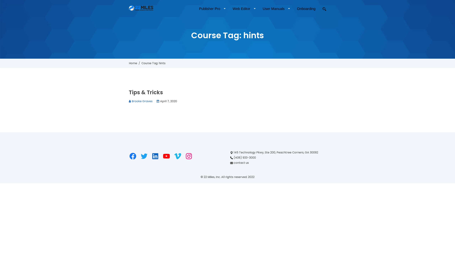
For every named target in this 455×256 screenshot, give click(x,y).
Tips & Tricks (146, 92)
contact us (241, 163)
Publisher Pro (209, 9)
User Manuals (274, 9)
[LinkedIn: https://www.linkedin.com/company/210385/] (155, 156)
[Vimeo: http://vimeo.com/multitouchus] (178, 156)
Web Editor (241, 9)
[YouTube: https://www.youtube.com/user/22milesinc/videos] (166, 156)
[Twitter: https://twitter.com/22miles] (144, 156)
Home (133, 63)
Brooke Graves (142, 101)
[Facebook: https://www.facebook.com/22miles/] (133, 156)
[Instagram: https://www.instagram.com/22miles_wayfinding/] (189, 156)
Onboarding (306, 9)
